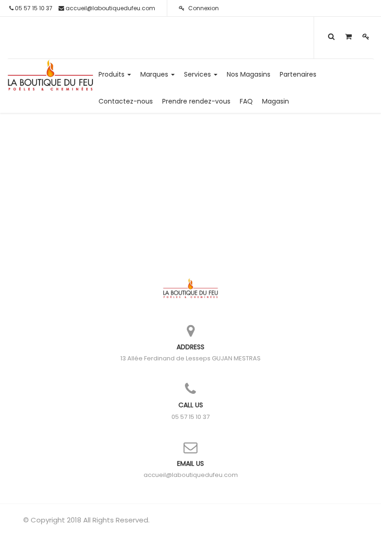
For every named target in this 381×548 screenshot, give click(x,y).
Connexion (203, 8)
